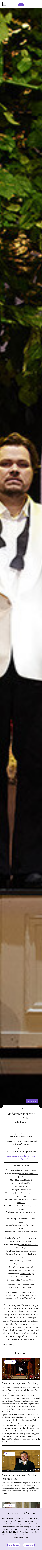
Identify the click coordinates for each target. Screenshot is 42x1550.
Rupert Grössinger (27, 1274)
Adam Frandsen (23, 1225)
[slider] (18, 1378)
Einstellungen (14, 1545)
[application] (21, 1369)
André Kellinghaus (17, 1170)
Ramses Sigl (26, 1190)
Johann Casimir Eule (23, 1193)
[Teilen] (35, 1378)
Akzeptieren (28, 1545)
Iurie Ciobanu (27, 1264)
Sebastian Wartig (24, 1206)
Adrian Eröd (28, 1267)
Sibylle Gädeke (24, 1183)
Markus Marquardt (22, 1212)
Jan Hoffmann (30, 1170)
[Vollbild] (38, 1378)
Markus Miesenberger (26, 1270)
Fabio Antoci (23, 1186)
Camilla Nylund (25, 1254)
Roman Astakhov (22, 1232)
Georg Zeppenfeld (25, 1261)
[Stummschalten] (31, 1378)
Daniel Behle (15, 1251)
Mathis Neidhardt (25, 1180)
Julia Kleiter (13, 1254)
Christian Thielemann (29, 1174)
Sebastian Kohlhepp (28, 1251)
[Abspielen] (4, 1378)
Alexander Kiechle (28, 1280)
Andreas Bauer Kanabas (22, 1199)
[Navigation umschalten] (38, 4)
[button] (21, 1369)
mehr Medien (32, 1101)
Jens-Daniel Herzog (25, 1177)
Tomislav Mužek (26, 1245)
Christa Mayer (25, 1277)
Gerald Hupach (23, 1219)
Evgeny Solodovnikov (21, 1238)
